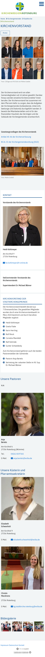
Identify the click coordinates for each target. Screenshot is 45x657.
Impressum (5, 645)
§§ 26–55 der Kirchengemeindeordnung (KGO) (20, 142)
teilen (6, 33)
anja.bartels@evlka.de (23, 458)
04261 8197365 (17, 454)
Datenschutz (13, 645)
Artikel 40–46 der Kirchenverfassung (16, 137)
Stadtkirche (28, 19)
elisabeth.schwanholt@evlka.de (27, 540)
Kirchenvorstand (8, 21)
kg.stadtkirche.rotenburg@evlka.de (28, 606)
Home (3, 19)
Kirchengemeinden (14, 19)
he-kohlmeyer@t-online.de (17, 263)
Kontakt (21, 645)
